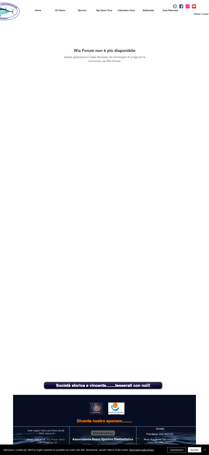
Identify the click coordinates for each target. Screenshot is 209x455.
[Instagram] (188, 6)
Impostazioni (176, 449)
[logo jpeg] (175, 6)
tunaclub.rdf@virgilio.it (160, 442)
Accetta (194, 449)
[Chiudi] (205, 449)
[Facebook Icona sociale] (181, 6)
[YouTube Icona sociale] (194, 6)
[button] (102, 439)
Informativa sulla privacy (141, 449)
